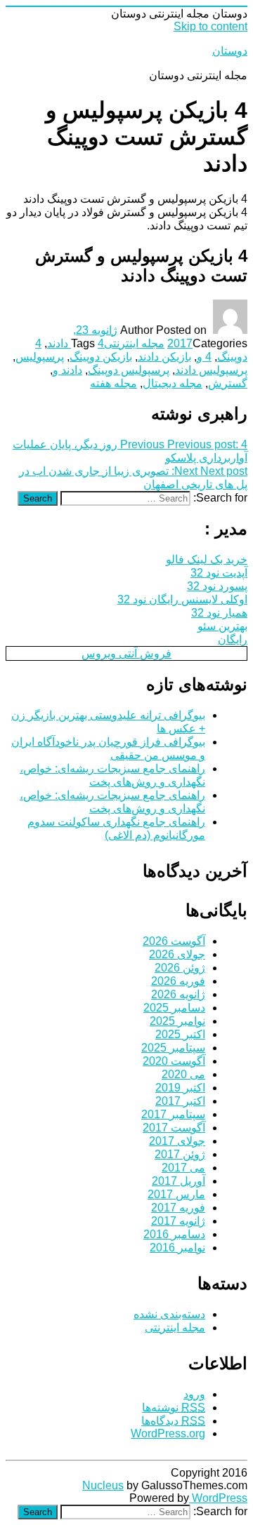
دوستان (229, 51)
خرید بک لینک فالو (206, 559)
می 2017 (183, 1168)
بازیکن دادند (164, 357)
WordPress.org (168, 1433)
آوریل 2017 (178, 1181)
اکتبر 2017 (180, 1101)
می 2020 (183, 1074)
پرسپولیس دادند (211, 370)
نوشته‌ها (173, 1407)
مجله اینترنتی (134, 343)
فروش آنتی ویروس (126, 653)
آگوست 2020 (174, 1061)
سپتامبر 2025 (173, 1048)
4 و (204, 357)
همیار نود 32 (219, 613)
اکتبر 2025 (180, 1034)
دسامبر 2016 (174, 1234)
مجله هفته (113, 383)
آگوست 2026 (174, 941)
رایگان (232, 639)
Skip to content (210, 26)
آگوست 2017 (174, 1128)
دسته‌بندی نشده (169, 1314)
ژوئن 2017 (180, 1154)
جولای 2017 (177, 1141)
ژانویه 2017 (178, 1221)
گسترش (227, 383)
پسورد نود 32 (217, 586)
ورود (194, 1394)
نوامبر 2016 (177, 1248)
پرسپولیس (39, 357)
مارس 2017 (176, 1194)
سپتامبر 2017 (173, 1114)
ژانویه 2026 (178, 994)
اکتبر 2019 (180, 1088)
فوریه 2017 (178, 1208)
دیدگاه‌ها (173, 1421)
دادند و (67, 370)
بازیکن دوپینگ (101, 357)
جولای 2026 (177, 954)
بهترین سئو (222, 626)
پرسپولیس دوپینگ (128, 370)
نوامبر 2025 (177, 1021)
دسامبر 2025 (174, 1008)
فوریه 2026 (178, 981)
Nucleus (103, 1485)
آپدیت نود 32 (218, 573)
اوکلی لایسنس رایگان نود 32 (182, 599)
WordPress (218, 1498)
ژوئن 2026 (180, 968)
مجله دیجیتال (172, 383)
